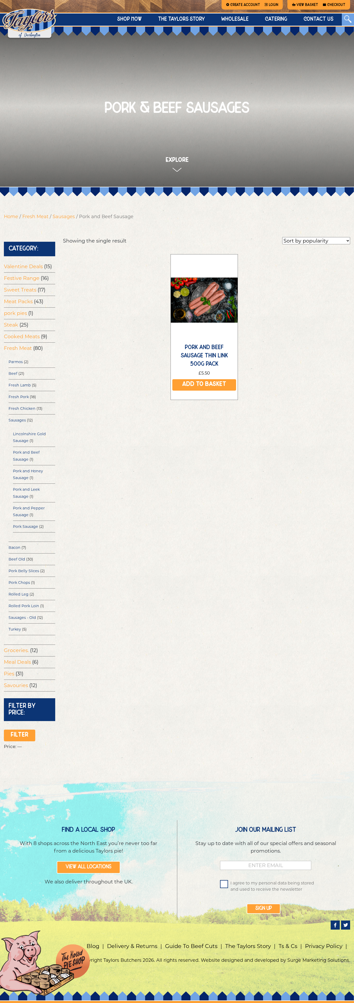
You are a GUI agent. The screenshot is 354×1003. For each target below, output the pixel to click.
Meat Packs (18, 301)
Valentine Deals (23, 266)
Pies (9, 673)
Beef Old (17, 559)
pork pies (15, 313)
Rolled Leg (19, 594)
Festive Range (21, 278)
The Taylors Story (248, 946)
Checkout (336, 4)
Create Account (245, 4)
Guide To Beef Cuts (191, 946)
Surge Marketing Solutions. (318, 960)
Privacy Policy (323, 946)
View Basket (307, 4)
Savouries (16, 685)
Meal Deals (17, 662)
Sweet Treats (20, 290)
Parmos (16, 361)
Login (273, 4)
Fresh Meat (35, 216)
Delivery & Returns (132, 946)
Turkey (15, 629)
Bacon (14, 547)
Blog (93, 946)
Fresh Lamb (20, 385)
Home (11, 216)
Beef (13, 373)
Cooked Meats (22, 336)
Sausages (64, 216)
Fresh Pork (19, 397)
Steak (11, 325)
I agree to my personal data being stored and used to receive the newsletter (272, 886)
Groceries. (16, 650)
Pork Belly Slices (24, 571)
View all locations (88, 867)
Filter (19, 735)
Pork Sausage (25, 526)
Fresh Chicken (22, 408)
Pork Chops (19, 582)
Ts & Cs (288, 946)
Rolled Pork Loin (24, 606)
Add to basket (204, 385)
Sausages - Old (22, 617)
